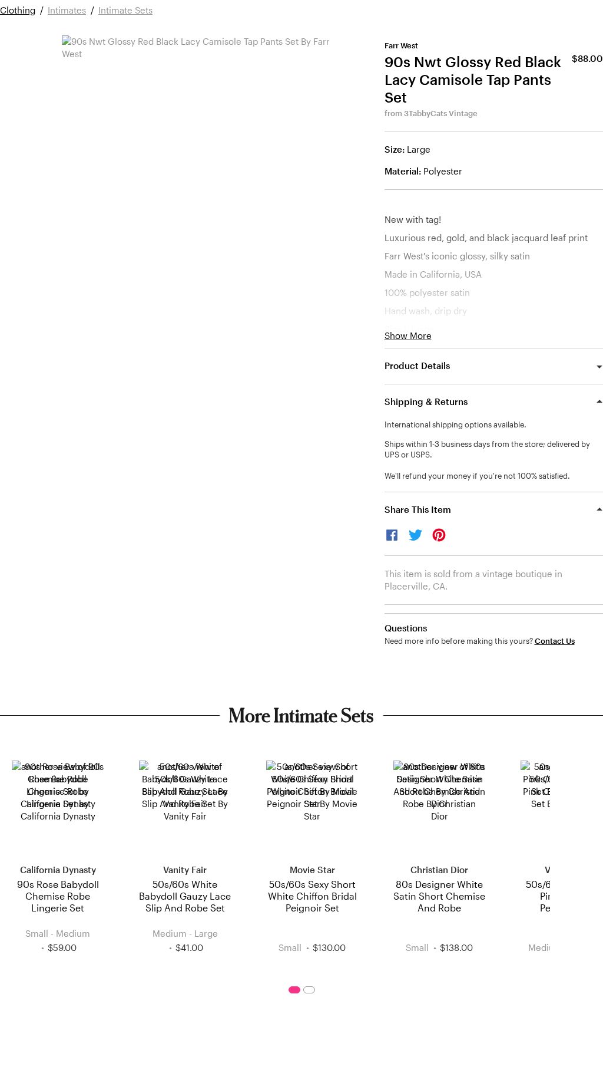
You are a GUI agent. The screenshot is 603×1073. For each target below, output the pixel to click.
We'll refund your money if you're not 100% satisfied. (477, 475)
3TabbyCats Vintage (441, 113)
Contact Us (555, 641)
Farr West (401, 45)
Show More (408, 335)
